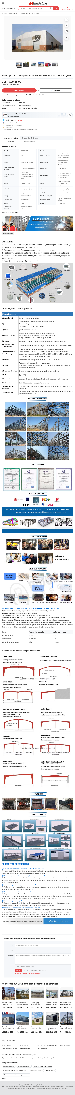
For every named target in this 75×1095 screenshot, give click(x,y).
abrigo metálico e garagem (9, 1049)
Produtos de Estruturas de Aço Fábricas (14, 1070)
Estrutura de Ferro (25, 13)
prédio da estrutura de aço (62, 1045)
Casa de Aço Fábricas (24, 1066)
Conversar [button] (57, 90)
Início (3, 13)
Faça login (6, 129)
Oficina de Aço (50, 1070)
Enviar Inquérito (19, 90)
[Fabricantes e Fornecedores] (37, 3)
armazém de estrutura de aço (46, 1045)
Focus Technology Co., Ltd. (34, 1085)
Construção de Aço (8, 1066)
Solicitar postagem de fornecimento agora (28, 974)
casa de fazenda (42, 1049)
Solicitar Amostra (46, 95)
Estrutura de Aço (36, 13)
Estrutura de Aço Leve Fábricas (43, 1066)
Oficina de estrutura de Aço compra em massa (16, 1075)
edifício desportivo (25, 1049)
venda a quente (6, 1045)
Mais (3, 1078)
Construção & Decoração (12, 13)
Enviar (18, 970)
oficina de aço (24, 1045)
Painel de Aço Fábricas (36, 1070)
